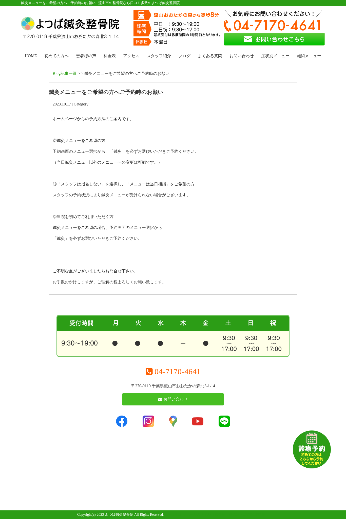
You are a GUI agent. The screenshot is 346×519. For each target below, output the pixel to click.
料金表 (110, 56)
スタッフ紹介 (159, 56)
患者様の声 (86, 56)
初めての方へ (56, 56)
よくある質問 (210, 56)
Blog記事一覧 (65, 73)
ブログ (184, 56)
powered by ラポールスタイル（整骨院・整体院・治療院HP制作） (217, 514)
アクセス (131, 56)
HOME (31, 56)
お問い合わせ (241, 56)
